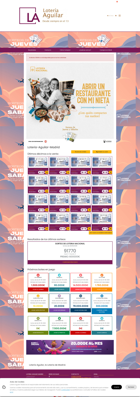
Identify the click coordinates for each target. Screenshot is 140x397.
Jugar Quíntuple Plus (38, 310)
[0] (116, 16)
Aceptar (116, 387)
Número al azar (103, 152)
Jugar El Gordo (80, 289)
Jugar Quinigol (59, 289)
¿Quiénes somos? (30, 376)
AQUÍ (11, 392)
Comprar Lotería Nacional (101, 311)
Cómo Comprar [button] (65, 50)
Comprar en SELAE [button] (106, 50)
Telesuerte (96, 376)
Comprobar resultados (70, 262)
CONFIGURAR (65, 390)
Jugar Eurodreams (59, 310)
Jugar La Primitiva (59, 332)
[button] (32, 105)
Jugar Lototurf (102, 289)
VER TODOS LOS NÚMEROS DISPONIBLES (101, 233)
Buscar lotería (81, 152)
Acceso (111, 16)
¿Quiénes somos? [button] (85, 50)
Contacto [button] (48, 50)
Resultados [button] (32, 50)
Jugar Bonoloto (38, 332)
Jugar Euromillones (80, 310)
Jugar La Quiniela (38, 289)
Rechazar (131, 387)
